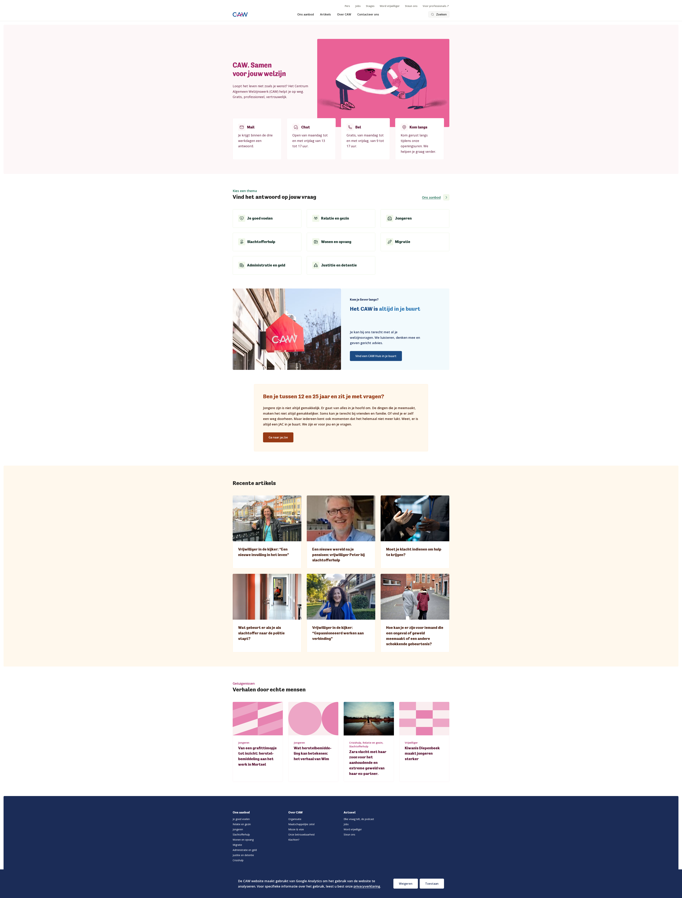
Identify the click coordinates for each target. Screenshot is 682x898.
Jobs (358, 6)
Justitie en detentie (243, 855)
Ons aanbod (305, 14)
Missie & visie (296, 829)
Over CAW (344, 14)
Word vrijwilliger (390, 6)
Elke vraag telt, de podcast (359, 819)
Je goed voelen (241, 819)
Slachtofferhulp (241, 834)
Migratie (237, 844)
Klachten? (293, 839)
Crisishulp (238, 860)
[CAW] (240, 14)
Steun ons (411, 6)
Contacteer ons (368, 14)
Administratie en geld (245, 850)
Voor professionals (434, 6)
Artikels (325, 14)
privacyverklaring (367, 886)
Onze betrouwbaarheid (301, 834)
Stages (370, 6)
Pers (347, 6)
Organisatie (294, 819)
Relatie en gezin (242, 824)
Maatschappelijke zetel (301, 824)
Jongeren (238, 829)
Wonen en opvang (243, 839)
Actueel (349, 812)
